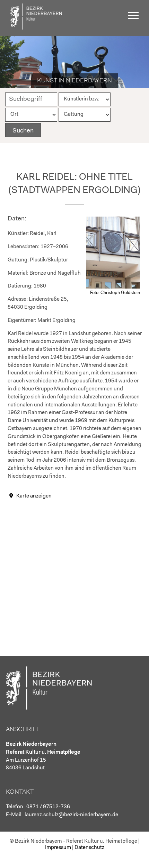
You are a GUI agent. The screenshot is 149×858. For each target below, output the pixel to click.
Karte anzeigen (34, 496)
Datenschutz (89, 847)
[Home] (36, 28)
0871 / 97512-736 (48, 807)
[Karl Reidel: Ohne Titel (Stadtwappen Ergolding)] (113, 287)
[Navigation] (135, 18)
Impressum (58, 847)
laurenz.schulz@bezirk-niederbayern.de (71, 815)
